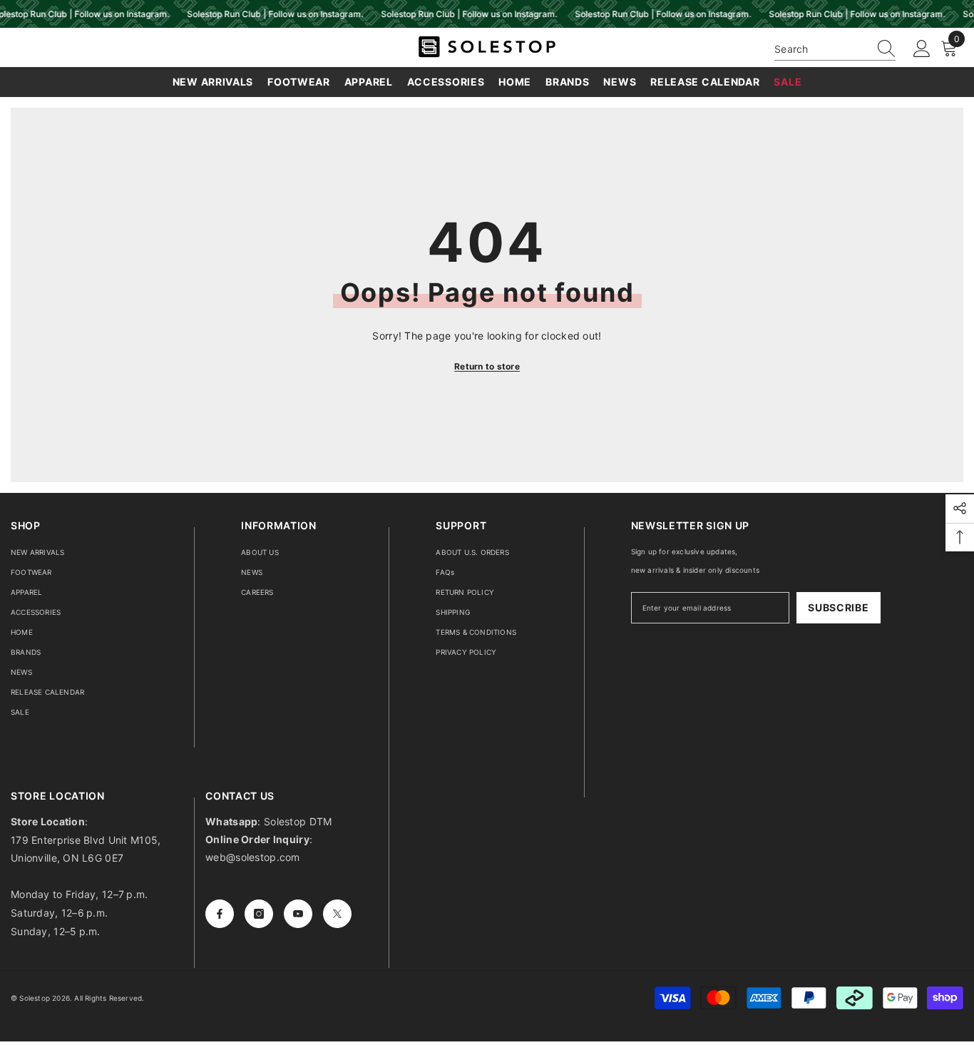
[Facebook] (219, 913)
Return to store (487, 366)
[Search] (835, 49)
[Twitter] (337, 913)
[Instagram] (259, 913)
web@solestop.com (252, 857)
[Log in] (922, 49)
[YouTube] (298, 913)
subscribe (838, 607)
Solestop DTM (296, 821)
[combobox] (821, 49)
